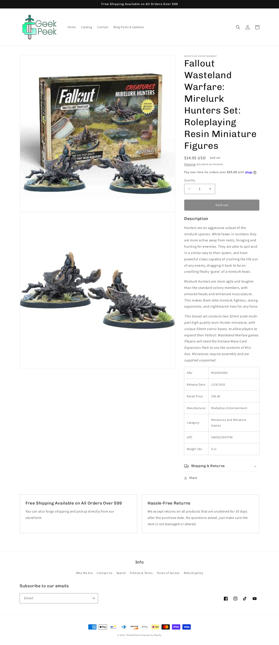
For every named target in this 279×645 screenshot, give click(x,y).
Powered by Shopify (151, 635)
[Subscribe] (93, 598)
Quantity (189, 180)
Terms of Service (168, 573)
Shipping (189, 164)
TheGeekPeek (133, 635)
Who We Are (84, 573)
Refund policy (193, 573)
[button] (238, 27)
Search (121, 573)
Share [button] (193, 478)
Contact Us (104, 573)
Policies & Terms (141, 573)
